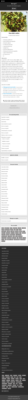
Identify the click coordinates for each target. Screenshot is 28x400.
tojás (3, 239)
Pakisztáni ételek (5, 204)
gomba (8, 231)
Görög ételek (4, 178)
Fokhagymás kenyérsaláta (9, 87)
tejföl (20, 238)
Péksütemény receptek (6, 130)
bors (11, 228)
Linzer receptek (5, 138)
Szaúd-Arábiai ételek (6, 211)
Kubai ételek (4, 196)
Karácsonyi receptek (6, 220)
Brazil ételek (4, 173)
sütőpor (14, 238)
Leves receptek (4, 128)
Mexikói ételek (4, 200)
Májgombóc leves (5, 348)
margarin (8, 233)
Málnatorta (4, 367)
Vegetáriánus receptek (6, 150)
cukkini (12, 100)
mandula (3, 233)
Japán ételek (4, 187)
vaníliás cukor (10, 239)
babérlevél (7, 228)
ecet (17, 229)
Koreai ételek (4, 193)
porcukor (10, 236)
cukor (12, 229)
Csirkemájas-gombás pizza (8, 351)
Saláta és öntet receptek (14, 35)
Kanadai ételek (4, 189)
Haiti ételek (4, 180)
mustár (16, 233)
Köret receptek (4, 126)
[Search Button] (26, 1)
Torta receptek (5, 146)
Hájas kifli (4, 360)
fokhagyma (16, 100)
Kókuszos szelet (5, 358)
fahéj (20, 229)
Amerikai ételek (4, 167)
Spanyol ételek (4, 209)
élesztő (3, 241)
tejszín (24, 238)
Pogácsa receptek (6, 143)
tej (17, 238)
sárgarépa (9, 238)
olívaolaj (23, 100)
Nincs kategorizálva (6, 310)
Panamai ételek (4, 207)
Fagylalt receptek (5, 117)
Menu (4, 1)
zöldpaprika (23, 239)
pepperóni (17, 101)
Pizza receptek (4, 132)
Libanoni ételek (4, 198)
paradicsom (13, 101)
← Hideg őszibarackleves (14, 107)
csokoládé (7, 229)
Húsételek (3, 121)
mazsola (12, 233)
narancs (23, 233)
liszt (24, 231)
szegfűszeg (4, 238)
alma (3, 228)
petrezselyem (18, 234)
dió (14, 229)
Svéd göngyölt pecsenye (7, 353)
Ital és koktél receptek (6, 123)
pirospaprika (22, 101)
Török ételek (4, 213)
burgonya (15, 228)
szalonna (20, 236)
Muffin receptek (5, 141)
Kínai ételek (4, 191)
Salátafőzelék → (13, 105)
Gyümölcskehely (5, 365)
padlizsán (5, 101)
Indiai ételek (4, 182)
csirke (3, 229)
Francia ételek (4, 175)
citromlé (9, 100)
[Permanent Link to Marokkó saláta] (14, 22)
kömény (19, 100)
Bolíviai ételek (4, 171)
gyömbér (12, 231)
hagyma (16, 231)
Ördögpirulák (5, 356)
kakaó (20, 231)
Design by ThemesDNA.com (14, 398)
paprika (8, 101)
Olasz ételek (4, 202)
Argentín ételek (4, 169)
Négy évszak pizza (6, 363)
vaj (5, 239)
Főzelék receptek (5, 119)
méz (20, 233)
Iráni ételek (4, 184)
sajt (16, 236)
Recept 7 (14, 4)
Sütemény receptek (5, 137)
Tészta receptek (5, 148)
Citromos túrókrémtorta (7, 370)
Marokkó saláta (14, 33)
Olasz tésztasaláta (7, 93)
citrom (19, 228)
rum (13, 236)
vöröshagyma (16, 239)
